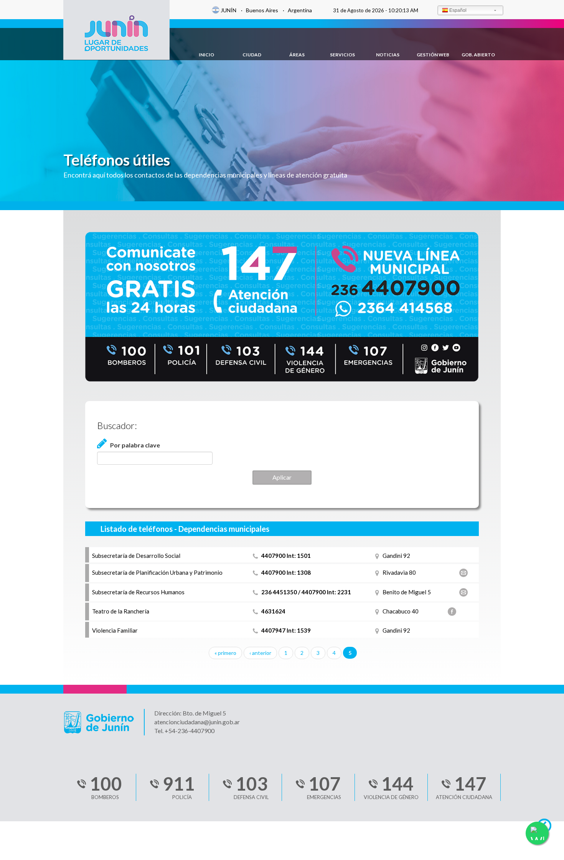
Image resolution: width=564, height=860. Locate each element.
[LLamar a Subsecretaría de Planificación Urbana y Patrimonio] (257, 572)
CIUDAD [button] (251, 55)
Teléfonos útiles (116, 159)
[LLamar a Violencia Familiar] (257, 630)
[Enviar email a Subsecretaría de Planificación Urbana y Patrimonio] (465, 573)
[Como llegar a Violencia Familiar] (379, 630)
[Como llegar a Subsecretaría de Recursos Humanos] (379, 592)
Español (458, 10)
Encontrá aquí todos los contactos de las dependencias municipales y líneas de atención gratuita (205, 175)
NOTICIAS (387, 55)
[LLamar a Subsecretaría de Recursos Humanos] (257, 592)
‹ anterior (260, 653)
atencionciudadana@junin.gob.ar (197, 721)
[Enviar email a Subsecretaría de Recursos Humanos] (465, 592)
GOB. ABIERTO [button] (478, 55)
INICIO (206, 55)
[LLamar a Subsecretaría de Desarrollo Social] (257, 555)
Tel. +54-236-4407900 (184, 730)
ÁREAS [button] (297, 55)
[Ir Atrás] (548, 828)
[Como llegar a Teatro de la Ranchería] (379, 611)
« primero (225, 653)
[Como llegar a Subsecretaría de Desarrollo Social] (379, 555)
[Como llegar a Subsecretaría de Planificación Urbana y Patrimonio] (379, 572)
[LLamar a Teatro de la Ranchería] (257, 611)
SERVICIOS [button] (342, 55)
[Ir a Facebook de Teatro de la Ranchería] (453, 611)
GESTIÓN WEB (433, 55)
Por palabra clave (135, 445)
